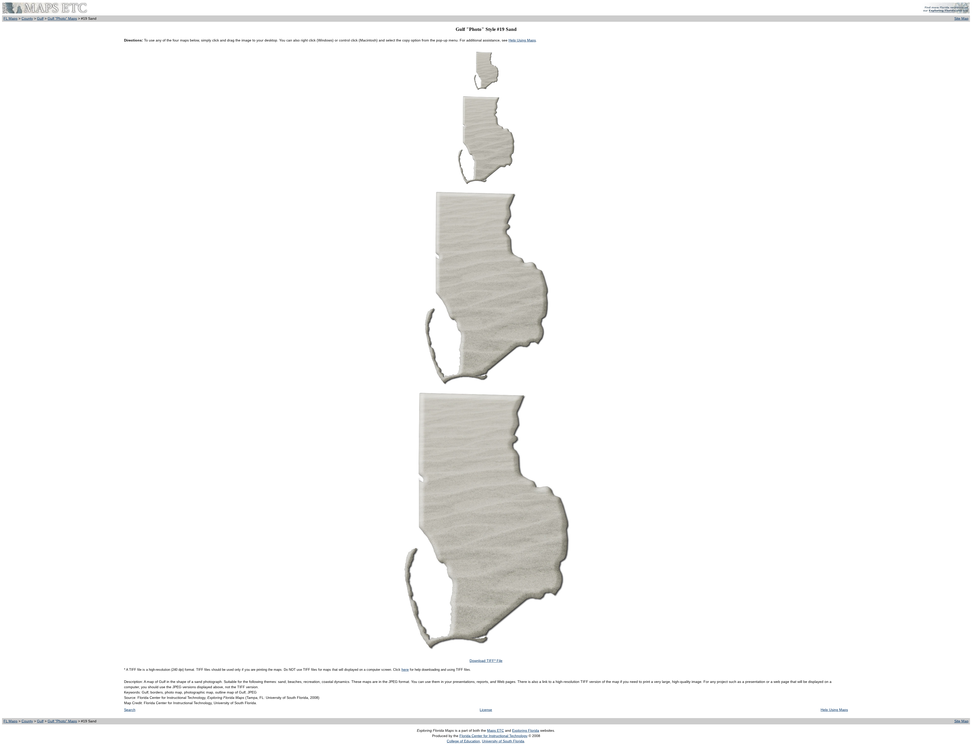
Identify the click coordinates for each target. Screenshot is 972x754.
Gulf (40, 18)
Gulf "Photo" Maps (62, 18)
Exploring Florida (525, 730)
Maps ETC (495, 730)
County (27, 18)
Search (129, 710)
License (486, 710)
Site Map (961, 18)
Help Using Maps (522, 40)
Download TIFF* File (486, 661)
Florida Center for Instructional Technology (493, 736)
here (405, 669)
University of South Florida (503, 741)
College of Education (463, 741)
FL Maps (10, 18)
